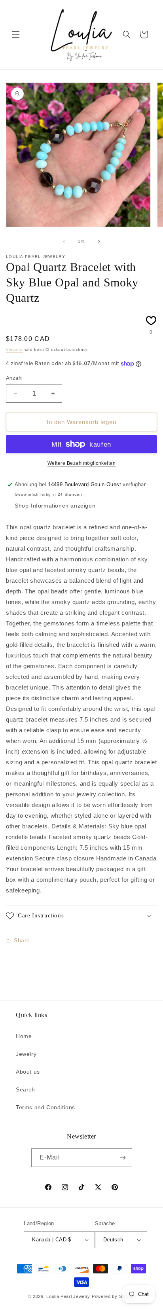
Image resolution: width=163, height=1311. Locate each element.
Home (24, 1036)
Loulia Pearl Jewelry (68, 1296)
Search (25, 1089)
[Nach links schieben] (64, 241)
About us (28, 1072)
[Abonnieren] (123, 1157)
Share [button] (22, 940)
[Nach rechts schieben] (99, 241)
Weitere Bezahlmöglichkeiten (81, 463)
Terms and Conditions (45, 1107)
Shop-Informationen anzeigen (55, 505)
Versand (14, 349)
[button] (16, 34)
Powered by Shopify (113, 1296)
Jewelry (26, 1054)
